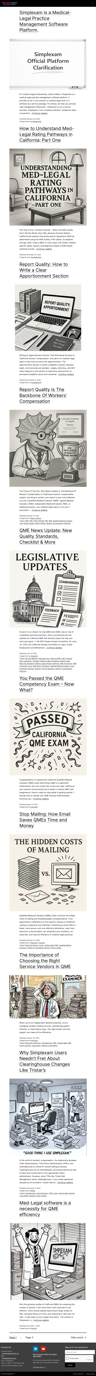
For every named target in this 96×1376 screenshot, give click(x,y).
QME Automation (66, 664)
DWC (31, 521)
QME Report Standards (41, 666)
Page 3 (29, 1337)
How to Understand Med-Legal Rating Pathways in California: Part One (46, 134)
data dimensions (42, 1193)
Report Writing (36, 518)
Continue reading (39, 113)
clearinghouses (47, 1043)
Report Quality (29, 523)
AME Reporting (43, 658)
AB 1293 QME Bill (31, 658)
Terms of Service (78, 1374)
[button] (92, 3)
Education (34, 656)
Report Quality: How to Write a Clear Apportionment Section (44, 270)
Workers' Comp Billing (35, 948)
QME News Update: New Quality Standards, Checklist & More (45, 536)
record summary (25, 1046)
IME (46, 521)
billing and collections (33, 1043)
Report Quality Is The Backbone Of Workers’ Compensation (43, 395)
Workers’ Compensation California (58, 523)
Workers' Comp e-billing (52, 948)
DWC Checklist (39, 521)
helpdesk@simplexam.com (10, 1353)
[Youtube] (43, 1349)
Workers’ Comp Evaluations (44, 669)
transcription (36, 1046)
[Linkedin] (35, 1349)
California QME (55, 658)
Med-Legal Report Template (29, 661)
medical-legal (49, 945)
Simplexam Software (26, 669)
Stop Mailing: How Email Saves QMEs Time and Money (44, 819)
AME (26, 521)
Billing (33, 1191)
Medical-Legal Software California (47, 664)
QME (50, 521)
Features (42, 943)
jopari (56, 1193)
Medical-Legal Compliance (49, 661)
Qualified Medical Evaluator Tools (62, 666)
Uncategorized (36, 121)
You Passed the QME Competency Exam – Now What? (46, 684)
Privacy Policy (90, 1374)
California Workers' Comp (34, 945)
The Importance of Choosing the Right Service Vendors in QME (45, 960)
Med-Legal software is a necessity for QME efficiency (45, 1208)
